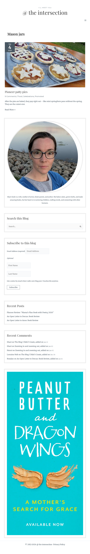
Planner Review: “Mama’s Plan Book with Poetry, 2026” (30, 312)
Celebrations (28, 96)
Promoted (39, 96)
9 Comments (10, 96)
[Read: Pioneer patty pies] (45, 64)
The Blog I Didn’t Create (25, 342)
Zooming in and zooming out (27, 346)
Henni (9, 350)
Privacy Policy (59, 544)
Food (20, 96)
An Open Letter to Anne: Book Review (22, 320)
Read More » (10, 109)
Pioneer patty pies (16, 92)
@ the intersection (45, 12)
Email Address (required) (16, 251)
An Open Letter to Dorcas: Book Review (23, 316)
